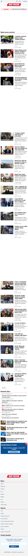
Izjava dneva (11, 398)
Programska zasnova (5, 516)
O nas (2, 510)
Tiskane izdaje (4, 504)
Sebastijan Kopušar (18, 182)
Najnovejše (3, 486)
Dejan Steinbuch (18, 73)
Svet (9, 412)
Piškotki (2, 529)
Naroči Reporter (14, 452)
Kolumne (2, 494)
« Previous (4, 387)
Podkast (2, 502)
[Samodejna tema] (17, 1)
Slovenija (10, 407)
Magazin (2, 496)
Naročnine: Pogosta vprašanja (7, 524)
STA (16, 45)
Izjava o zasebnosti (5, 526)
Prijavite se (13, 546)
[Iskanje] (20, 1)
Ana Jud (17, 59)
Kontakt (2, 513)
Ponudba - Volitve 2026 (5, 531)
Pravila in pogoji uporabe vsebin (7, 521)
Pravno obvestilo (4, 518)
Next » (25, 387)
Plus (1, 499)
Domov (2, 483)
